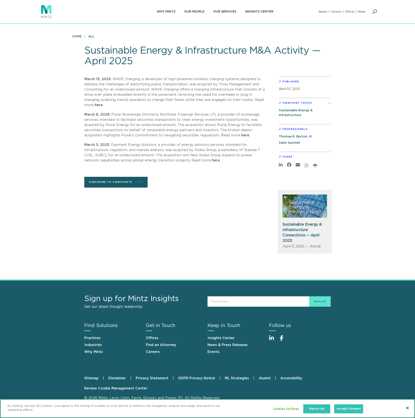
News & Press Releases (228, 345)
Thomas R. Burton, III (295, 136)
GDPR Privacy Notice (196, 378)
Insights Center (259, 11)
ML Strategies (237, 378)
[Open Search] (374, 12)
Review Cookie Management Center (115, 388)
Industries (93, 345)
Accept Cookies (349, 408)
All (91, 36)
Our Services (224, 11)
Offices (349, 11)
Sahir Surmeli (289, 142)
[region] (207, 408)
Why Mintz (166, 11)
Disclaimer (117, 378)
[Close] (407, 408)
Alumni (323, 11)
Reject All (316, 408)
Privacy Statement (152, 378)
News (361, 11)
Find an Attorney (161, 345)
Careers (336, 11)
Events (213, 352)
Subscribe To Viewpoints (110, 182)
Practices (92, 338)
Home (77, 36)
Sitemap (91, 378)
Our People (194, 11)
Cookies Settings (286, 408)
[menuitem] (166, 11)
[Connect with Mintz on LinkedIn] (273, 340)
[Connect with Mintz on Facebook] (284, 340)
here (99, 105)
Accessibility (291, 378)
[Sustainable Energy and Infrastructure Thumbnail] (305, 206)
